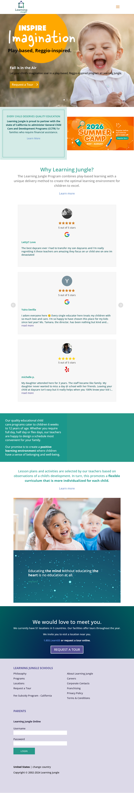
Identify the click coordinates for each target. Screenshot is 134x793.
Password (19, 739)
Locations (18, 683)
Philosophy (19, 673)
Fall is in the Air (23, 67)
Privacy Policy (75, 693)
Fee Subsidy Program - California (32, 695)
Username (19, 728)
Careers (71, 678)
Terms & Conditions (78, 698)
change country (42, 767)
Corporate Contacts (78, 683)
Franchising (74, 688)
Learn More (33, 138)
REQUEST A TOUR (67, 649)
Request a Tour (22, 84)
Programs (19, 678)
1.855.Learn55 (52, 640)
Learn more (67, 193)
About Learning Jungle (80, 673)
